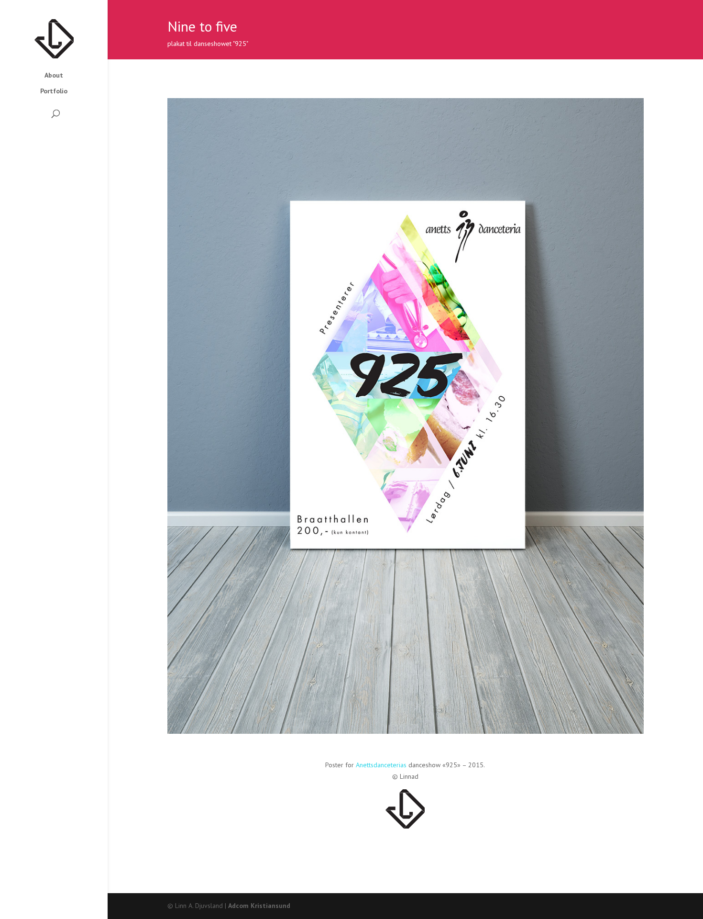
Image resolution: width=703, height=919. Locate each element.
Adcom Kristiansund (259, 905)
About (53, 75)
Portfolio (53, 91)
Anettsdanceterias (381, 765)
